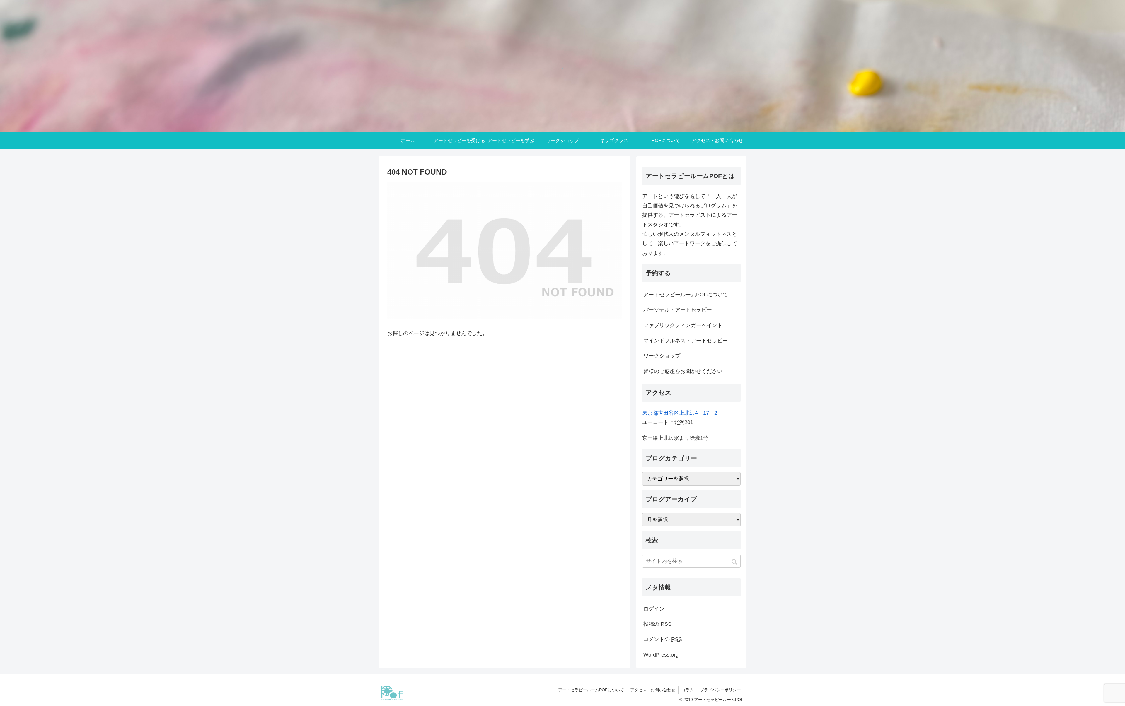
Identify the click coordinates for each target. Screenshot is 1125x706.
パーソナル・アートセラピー (677, 310)
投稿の (657, 624)
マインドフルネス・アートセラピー (685, 340)
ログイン (653, 609)
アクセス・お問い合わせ (652, 690)
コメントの (662, 639)
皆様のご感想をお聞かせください (682, 371)
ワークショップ (661, 356)
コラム (687, 690)
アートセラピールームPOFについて (685, 295)
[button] (735, 562)
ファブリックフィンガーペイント (682, 325)
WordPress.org (661, 655)
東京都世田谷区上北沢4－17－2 (679, 413)
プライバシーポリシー (720, 690)
